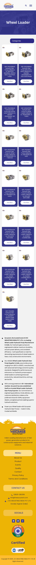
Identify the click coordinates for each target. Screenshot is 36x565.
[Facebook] (13, 520)
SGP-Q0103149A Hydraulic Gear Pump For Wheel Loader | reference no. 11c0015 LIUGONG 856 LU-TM (9, 274)
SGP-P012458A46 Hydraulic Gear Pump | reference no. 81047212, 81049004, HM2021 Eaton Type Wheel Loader (9, 71)
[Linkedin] (18, 520)
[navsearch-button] (26, 5)
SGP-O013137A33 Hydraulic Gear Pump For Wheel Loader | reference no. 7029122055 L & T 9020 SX (9, 154)
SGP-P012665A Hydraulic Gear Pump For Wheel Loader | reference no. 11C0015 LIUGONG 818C (26, 234)
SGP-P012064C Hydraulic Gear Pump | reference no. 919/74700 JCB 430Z (26, 153)
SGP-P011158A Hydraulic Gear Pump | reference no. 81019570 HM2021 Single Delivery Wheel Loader (10, 316)
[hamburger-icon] (30, 6)
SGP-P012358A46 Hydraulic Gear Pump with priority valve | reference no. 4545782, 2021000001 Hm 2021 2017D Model (26, 71)
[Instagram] (22, 520)
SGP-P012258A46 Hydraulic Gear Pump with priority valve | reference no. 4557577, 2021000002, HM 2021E (10, 113)
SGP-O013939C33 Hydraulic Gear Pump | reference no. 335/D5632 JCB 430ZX (9, 193)
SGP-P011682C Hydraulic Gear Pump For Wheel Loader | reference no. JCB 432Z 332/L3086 (26, 194)
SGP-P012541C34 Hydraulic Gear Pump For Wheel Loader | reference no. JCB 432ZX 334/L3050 (9, 234)
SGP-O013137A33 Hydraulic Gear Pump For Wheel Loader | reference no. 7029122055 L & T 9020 (26, 112)
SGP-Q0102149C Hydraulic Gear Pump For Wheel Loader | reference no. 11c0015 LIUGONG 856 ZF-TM (26, 274)
